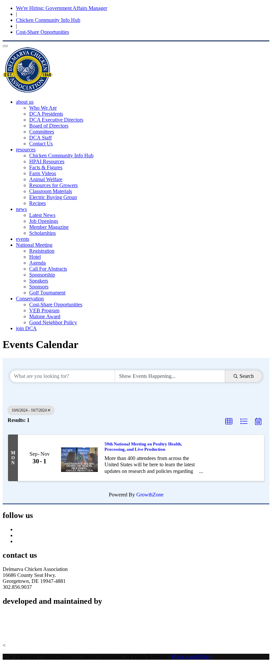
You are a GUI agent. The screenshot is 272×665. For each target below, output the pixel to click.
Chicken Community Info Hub (48, 20)
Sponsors (38, 286)
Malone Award (44, 316)
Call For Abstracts (48, 269)
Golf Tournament (47, 292)
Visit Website (16, 634)
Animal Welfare (45, 179)
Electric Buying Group (53, 197)
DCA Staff (40, 137)
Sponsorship (42, 275)
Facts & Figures (45, 167)
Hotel (35, 257)
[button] (229, 421)
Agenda (37, 263)
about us (25, 102)
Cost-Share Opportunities (42, 32)
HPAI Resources (46, 161)
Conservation (30, 298)
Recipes (37, 203)
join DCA (26, 328)
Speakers (38, 280)
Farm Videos (42, 173)
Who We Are (43, 108)
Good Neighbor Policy (53, 322)
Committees (41, 131)
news (21, 209)
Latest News (42, 215)
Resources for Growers (53, 185)
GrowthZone (150, 494)
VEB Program (44, 310)
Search (246, 376)
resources (25, 149)
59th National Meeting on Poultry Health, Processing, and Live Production (143, 446)
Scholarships (42, 233)
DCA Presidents (46, 114)
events (22, 239)
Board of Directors (48, 125)
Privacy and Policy (191, 656)
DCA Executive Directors (56, 120)
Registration (41, 251)
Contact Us (41, 143)
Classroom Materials (50, 191)
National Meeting (34, 245)
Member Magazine (49, 227)
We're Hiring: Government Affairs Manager (61, 8)
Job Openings (43, 221)
